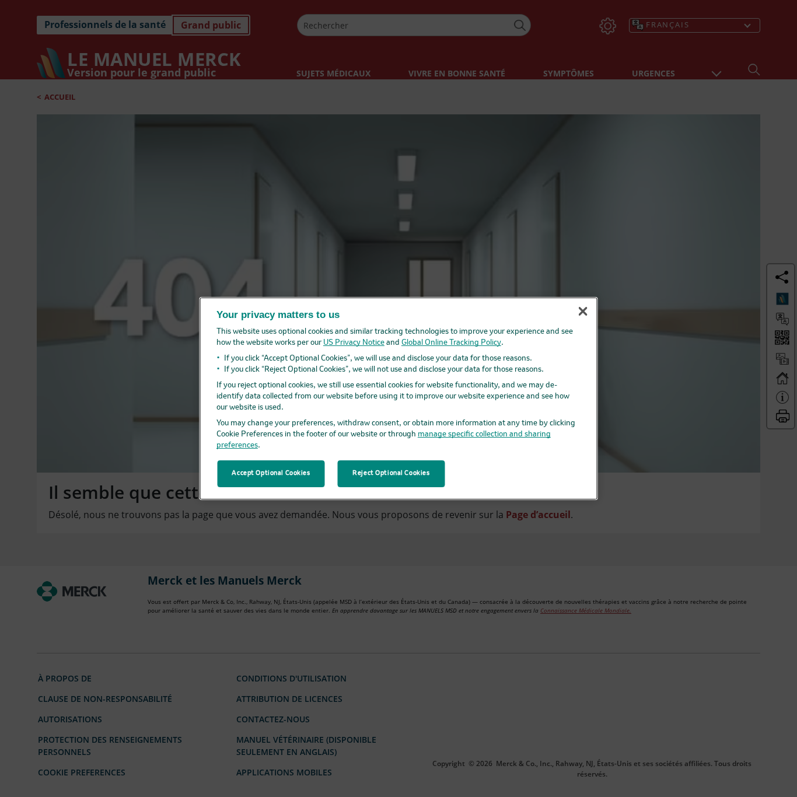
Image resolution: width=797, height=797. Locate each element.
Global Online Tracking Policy (451, 343)
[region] (399, 398)
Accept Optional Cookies (271, 473)
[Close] (583, 311)
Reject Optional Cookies (390, 473)
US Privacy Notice (353, 343)
